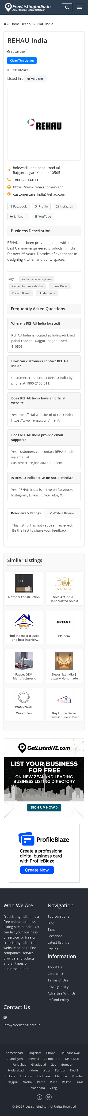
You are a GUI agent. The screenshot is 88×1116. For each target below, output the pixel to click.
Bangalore (34, 1053)
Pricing (53, 949)
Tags (51, 929)
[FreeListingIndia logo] (28, 7)
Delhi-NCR (72, 1059)
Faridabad (19, 1064)
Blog (51, 923)
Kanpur (60, 1070)
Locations (55, 936)
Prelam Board (21, 293)
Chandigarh (15, 1059)
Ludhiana (43, 1076)
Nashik (27, 1082)
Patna (41, 1082)
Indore (33, 1070)
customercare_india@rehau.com (39, 194)
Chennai (33, 1059)
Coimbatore (52, 1059)
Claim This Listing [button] (22, 60)
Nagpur (13, 1082)
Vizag (53, 1088)
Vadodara (38, 1088)
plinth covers (46, 293)
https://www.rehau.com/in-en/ (38, 187)
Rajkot (66, 1082)
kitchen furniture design (27, 286)
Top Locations (58, 916)
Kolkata (10, 1076)
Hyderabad (16, 1070)
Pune (53, 1082)
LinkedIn (20, 216)
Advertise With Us (62, 993)
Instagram (67, 206)
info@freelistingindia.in (22, 1025)
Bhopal (51, 1053)
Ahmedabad (14, 1053)
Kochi (74, 1070)
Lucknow (26, 1076)
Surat (79, 1082)
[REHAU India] (44, 123)
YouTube (44, 216)
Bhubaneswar (70, 1053)
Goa (53, 1064)
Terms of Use (58, 980)
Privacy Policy (58, 986)
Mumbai (77, 1076)
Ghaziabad (38, 1064)
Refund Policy (58, 1000)
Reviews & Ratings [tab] (27, 513)
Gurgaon (67, 1064)
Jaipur (46, 1070)
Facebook (20, 206)
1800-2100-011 (25, 179)
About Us (55, 967)
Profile (43, 206)
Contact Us (56, 973)
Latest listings (58, 942)
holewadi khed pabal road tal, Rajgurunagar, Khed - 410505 (37, 170)
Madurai (61, 1076)
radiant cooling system (37, 279)
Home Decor (20, 24)
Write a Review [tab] (63, 513)
